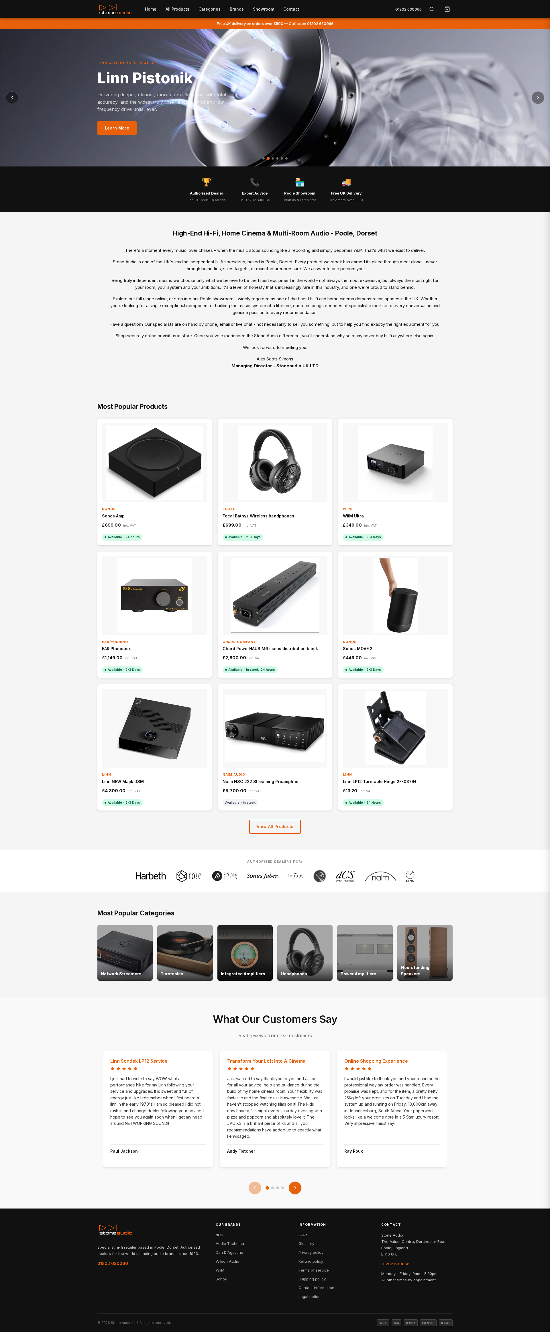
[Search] (431, 9)
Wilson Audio (227, 1261)
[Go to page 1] (267, 1188)
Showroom (263, 9)
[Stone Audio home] (115, 9)
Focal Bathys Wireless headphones (258, 515)
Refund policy (310, 1261)
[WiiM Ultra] (395, 462)
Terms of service (313, 1270)
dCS (219, 1235)
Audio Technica (230, 1243)
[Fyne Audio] (224, 876)
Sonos (221, 1279)
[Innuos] (296, 876)
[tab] (263, 158)
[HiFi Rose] (189, 876)
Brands (237, 9)
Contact (291, 9)
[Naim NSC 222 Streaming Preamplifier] (275, 728)
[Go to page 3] (277, 1187)
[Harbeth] (151, 876)
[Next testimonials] (295, 1188)
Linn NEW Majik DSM (123, 781)
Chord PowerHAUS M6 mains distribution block (270, 648)
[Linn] (410, 876)
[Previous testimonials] (255, 1188)
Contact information (316, 1287)
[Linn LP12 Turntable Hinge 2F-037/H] (395, 728)
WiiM (220, 1270)
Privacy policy (310, 1252)
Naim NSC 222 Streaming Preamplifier (261, 781)
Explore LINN (118, 132)
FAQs (303, 1235)
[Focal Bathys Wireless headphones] (275, 462)
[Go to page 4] (282, 1187)
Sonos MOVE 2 (357, 648)
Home (150, 9)
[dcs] (345, 876)
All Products (177, 9)
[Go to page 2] (272, 1187)
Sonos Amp (113, 515)
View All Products (275, 826)
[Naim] (380, 876)
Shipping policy (312, 1279)
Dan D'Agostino (229, 1252)
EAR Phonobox (116, 648)
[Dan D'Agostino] (319, 876)
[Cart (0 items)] (447, 9)
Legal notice (309, 1296)
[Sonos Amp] (154, 462)
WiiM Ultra (353, 515)
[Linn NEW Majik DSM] (154, 728)
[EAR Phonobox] (154, 595)
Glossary (306, 1243)
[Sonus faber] (262, 876)
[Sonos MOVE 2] (395, 595)
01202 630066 (408, 9)
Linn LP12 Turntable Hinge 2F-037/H (379, 781)
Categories (210, 9)
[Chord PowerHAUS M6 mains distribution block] (275, 595)
